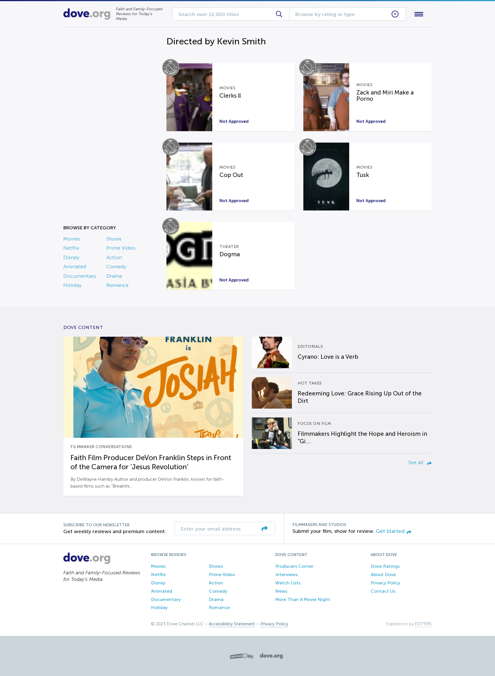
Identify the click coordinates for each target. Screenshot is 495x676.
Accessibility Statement (232, 624)
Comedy (116, 266)
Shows (113, 239)
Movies (71, 239)
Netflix (71, 248)
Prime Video (120, 248)
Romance (117, 285)
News (281, 591)
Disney (71, 257)
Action (114, 257)
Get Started (390, 531)
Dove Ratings (385, 566)
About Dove (383, 574)
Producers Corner (294, 566)
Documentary (79, 276)
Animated (74, 266)
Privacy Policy (385, 582)
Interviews (286, 574)
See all (416, 462)
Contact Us (383, 591)
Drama (114, 276)
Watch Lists (287, 582)
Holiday (72, 285)
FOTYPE (423, 624)
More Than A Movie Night (302, 599)
